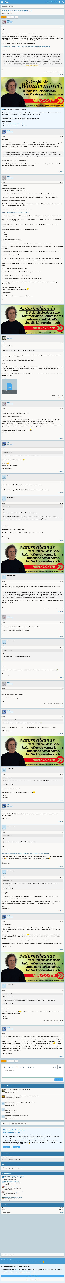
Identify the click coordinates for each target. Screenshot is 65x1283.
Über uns (3, 1262)
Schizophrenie (15, 1103)
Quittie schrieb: (6, 778)
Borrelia (6, 1110)
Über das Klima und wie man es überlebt (14, 1176)
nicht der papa (8, 1097)
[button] (4, 1067)
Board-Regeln (35, 1262)
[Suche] (63, 1)
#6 (62, 448)
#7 (62, 482)
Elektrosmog (7, 1195)
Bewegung (6, 1184)
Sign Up (16, 1147)
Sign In (6, 1147)
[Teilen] (61, 27)
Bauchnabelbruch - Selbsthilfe (11, 1181)
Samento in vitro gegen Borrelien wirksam (16, 1115)
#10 (62, 622)
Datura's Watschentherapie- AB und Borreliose (17, 1089)
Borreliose (15, 1090)
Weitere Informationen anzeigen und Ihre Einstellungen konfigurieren (17, 1272)
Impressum (9, 1262)
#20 (62, 1033)
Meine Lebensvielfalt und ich (11, 1186)
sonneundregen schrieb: (9, 720)
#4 (62, 343)
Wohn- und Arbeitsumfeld (10, 1179)
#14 (62, 774)
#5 (62, 408)
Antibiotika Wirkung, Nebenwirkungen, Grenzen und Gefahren (21, 1096)
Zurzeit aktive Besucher (8, 1154)
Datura (6, 1090)
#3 (62, 182)
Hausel (4, 13)
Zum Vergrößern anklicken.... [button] (32, 65)
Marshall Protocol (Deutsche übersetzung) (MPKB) (15, 212)
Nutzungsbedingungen (18, 1262)
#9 (62, 581)
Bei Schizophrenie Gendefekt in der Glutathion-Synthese (20, 1102)
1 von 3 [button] (3, 17)
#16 (62, 832)
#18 (62, 921)
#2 (62, 136)
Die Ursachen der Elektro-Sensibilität (13, 1197)
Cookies (4, 1259)
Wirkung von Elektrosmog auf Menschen (14, 1192)
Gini (6, 1103)
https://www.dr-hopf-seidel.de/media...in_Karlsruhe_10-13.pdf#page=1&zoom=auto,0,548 (25, 853)
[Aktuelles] (59, 1)
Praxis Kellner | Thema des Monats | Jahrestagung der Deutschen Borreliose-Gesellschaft (26, 46)
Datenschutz (27, 1262)
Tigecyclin (7, 1109)
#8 (62, 503)
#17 (62, 877)
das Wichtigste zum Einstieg (17, 123)
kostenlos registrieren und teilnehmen (19, 125)
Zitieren (61, 74)
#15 (62, 811)
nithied (61, 1212)
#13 (62, 716)
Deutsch (10, 1259)
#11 (62, 647)
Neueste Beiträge (6, 1173)
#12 (62, 688)
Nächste (10, 17)
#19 (62, 990)
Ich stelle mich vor (8, 1189)
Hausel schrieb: (6, 452)
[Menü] (2, 2)
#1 (62, 26)
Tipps (40, 1262)
